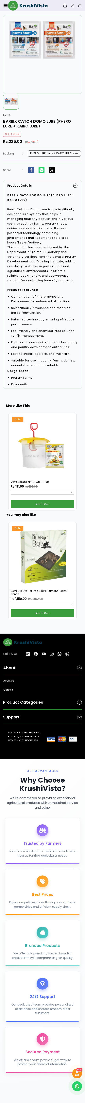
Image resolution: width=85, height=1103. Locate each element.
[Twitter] (52, 170)
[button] (42, 504)
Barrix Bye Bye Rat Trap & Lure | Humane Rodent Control (39, 592)
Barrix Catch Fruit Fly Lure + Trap (30, 481)
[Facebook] (31, 170)
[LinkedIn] (28, 654)
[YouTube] (44, 654)
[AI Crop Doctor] (77, 1073)
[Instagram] (52, 654)
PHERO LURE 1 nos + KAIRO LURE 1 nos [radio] (54, 153)
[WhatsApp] (41, 170)
